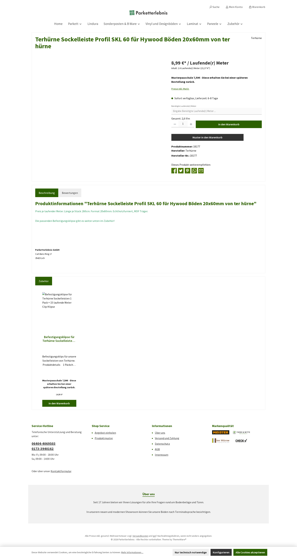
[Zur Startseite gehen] (148, 12)
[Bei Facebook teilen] (174, 170)
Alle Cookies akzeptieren (250, 552)
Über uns (160, 432)
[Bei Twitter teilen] (180, 170)
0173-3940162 (43, 448)
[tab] (46, 193)
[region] (100, 96)
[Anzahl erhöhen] (191, 124)
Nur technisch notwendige (191, 552)
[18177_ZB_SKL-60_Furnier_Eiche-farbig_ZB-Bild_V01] (99, 96)
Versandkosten (140, 535)
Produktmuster (104, 438)
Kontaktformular (61, 471)
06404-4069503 (44, 443)
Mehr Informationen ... (132, 552)
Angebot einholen (105, 432)
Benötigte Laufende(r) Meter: (183, 106)
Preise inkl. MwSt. (180, 88)
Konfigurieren (221, 552)
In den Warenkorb (228, 124)
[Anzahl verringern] (174, 124)
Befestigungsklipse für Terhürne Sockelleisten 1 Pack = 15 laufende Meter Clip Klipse (59, 339)
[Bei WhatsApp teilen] (194, 170)
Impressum (161, 454)
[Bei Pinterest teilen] (187, 170)
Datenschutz (162, 443)
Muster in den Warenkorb (207, 137)
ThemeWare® (179, 539)
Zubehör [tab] (44, 281)
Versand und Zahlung (167, 438)
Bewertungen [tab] (70, 193)
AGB (157, 449)
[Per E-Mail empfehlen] (200, 170)
